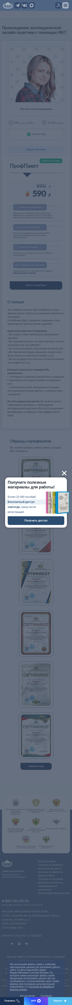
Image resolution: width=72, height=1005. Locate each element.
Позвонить (9, 1001)
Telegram (57, 1001)
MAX (33, 1001)
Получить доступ (36, 520)
